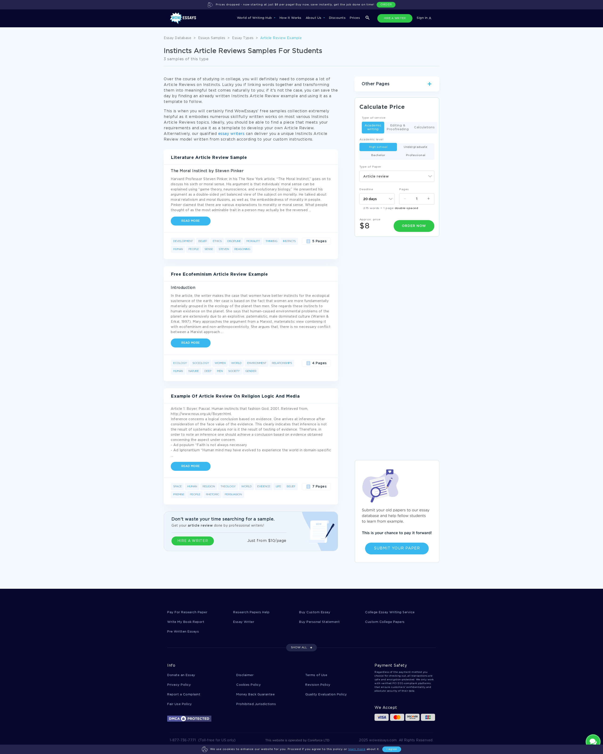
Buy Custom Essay (314, 612)
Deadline (366, 189)
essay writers (231, 134)
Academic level (371, 139)
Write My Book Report (185, 622)
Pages (404, 189)
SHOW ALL (299, 647)
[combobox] (396, 176)
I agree (392, 749)
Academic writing (373, 127)
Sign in (423, 18)
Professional (415, 155)
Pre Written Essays (183, 631)
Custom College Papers (385, 622)
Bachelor (378, 155)
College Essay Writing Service (390, 612)
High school (378, 147)
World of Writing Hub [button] (255, 18)
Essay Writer (243, 622)
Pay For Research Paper (187, 612)
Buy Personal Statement (319, 622)
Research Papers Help (251, 612)
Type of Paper (370, 166)
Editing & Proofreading (398, 127)
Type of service (374, 118)
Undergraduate (416, 147)
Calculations (424, 127)
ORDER (386, 4)
